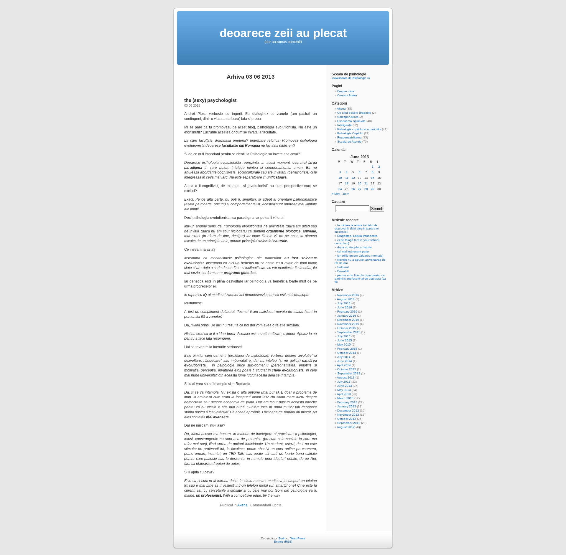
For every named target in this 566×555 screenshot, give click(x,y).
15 (372, 177)
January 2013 (346, 406)
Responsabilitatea (349, 137)
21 (366, 183)
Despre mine (345, 91)
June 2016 (344, 307)
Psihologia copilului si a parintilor (359, 129)
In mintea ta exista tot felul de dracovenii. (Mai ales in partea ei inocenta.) (357, 228)
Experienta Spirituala (351, 121)
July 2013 (344, 381)
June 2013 (344, 385)
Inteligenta (344, 125)
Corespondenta (347, 116)
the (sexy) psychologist (210, 100)
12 (353, 177)
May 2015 (344, 344)
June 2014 (344, 361)
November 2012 (348, 414)
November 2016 (348, 295)
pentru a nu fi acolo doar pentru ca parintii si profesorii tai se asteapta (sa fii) (360, 278)
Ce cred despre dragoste (354, 112)
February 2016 (347, 311)
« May (336, 193)
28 (366, 189)
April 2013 (344, 394)
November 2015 (348, 324)
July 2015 (344, 336)
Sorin (281, 538)
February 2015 (347, 348)
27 (359, 189)
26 (353, 189)
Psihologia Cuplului (350, 133)
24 (340, 189)
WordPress (297, 538)
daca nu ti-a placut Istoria (354, 247)
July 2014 (344, 357)
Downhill (342, 271)
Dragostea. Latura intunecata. (357, 235)
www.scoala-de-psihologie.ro (351, 78)
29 (372, 189)
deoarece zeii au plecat (283, 33)
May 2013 (344, 390)
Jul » (346, 193)
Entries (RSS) (283, 541)
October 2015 (346, 328)
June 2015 (344, 340)
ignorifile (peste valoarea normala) (360, 255)
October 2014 (346, 352)
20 (359, 183)
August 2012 (346, 427)
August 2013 (346, 377)
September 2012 (348, 422)
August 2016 (346, 299)
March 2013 (345, 398)
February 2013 (347, 402)
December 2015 (348, 319)
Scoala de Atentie (349, 141)
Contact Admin (347, 95)
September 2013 (348, 373)
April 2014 (344, 365)
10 (340, 177)
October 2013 (346, 369)
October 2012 (346, 418)
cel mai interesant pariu (353, 251)
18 (346, 183)
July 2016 (344, 303)
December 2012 (348, 410)
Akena (242, 505)
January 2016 (346, 315)
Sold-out (343, 267)
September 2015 (348, 332)
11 (346, 177)
